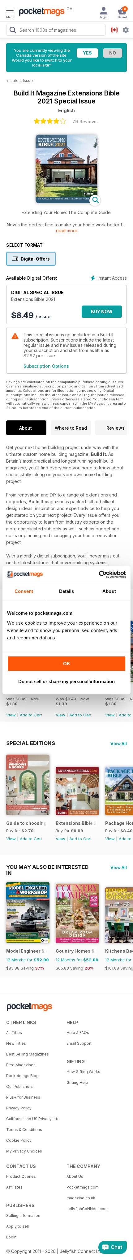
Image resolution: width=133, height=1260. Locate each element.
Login (11, 1237)
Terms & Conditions (24, 1129)
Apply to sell (17, 1226)
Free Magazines (21, 1065)
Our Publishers (19, 1086)
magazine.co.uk (80, 1198)
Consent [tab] (24, 591)
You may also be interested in (47, 867)
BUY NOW (102, 311)
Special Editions (30, 743)
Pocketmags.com (82, 1187)
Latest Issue (22, 80)
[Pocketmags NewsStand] (40, 12)
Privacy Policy (19, 1108)
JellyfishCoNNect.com (87, 1208)
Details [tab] (66, 591)
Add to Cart (31, 714)
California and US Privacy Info (33, 1118)
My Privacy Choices (24, 1151)
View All (118, 743)
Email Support (79, 1043)
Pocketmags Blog (22, 1075)
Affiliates (14, 1187)
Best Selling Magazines (27, 1054)
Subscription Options (46, 366)
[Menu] (10, 11)
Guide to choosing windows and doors (26, 823)
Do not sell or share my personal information (66, 681)
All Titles (14, 1032)
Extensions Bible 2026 (76, 823)
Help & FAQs (77, 1032)
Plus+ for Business (23, 1097)
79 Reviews (85, 121)
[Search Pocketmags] (13, 31)
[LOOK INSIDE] (66, 201)
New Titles (16, 1043)
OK (66, 663)
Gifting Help (77, 1082)
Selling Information (23, 1215)
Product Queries (21, 1176)
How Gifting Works (83, 1071)
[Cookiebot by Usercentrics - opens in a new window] (99, 574)
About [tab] (109, 591)
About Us (74, 1176)
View (11, 714)
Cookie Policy (19, 1140)
